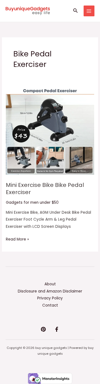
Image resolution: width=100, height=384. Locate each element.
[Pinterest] (43, 329)
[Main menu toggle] (89, 11)
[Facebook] (56, 329)
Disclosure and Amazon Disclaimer (50, 291)
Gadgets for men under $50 (32, 202)
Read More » (17, 239)
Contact (50, 305)
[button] (75, 11)
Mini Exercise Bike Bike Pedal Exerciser (45, 188)
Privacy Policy (50, 298)
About (50, 284)
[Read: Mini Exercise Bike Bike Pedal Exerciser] (50, 131)
